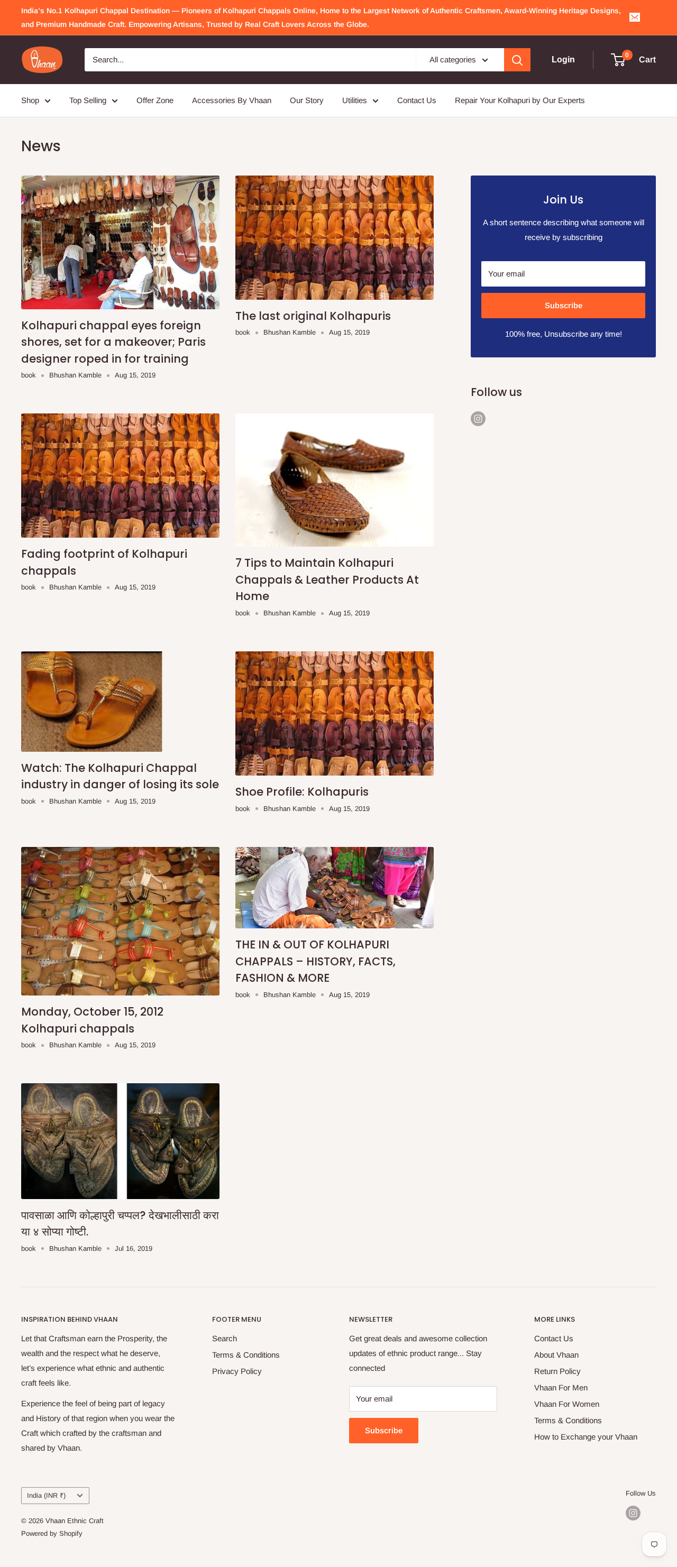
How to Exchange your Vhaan (585, 1436)
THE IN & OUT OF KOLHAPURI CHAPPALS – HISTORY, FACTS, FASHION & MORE (315, 961)
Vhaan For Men (561, 1387)
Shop (30, 100)
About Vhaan (556, 1354)
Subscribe (563, 305)
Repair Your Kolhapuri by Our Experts (520, 100)
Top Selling (87, 100)
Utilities (354, 100)
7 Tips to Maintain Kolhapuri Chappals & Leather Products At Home (327, 579)
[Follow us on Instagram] (478, 418)
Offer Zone (154, 100)
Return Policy (557, 1371)
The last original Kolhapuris (313, 316)
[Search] (517, 59)
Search (224, 1338)
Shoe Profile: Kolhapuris (302, 791)
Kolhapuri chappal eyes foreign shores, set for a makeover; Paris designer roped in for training (113, 342)
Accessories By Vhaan (231, 100)
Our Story (307, 100)
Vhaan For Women (566, 1403)
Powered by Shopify (52, 1533)
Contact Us (416, 100)
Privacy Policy (237, 1371)
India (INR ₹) (46, 1495)
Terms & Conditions (246, 1354)
